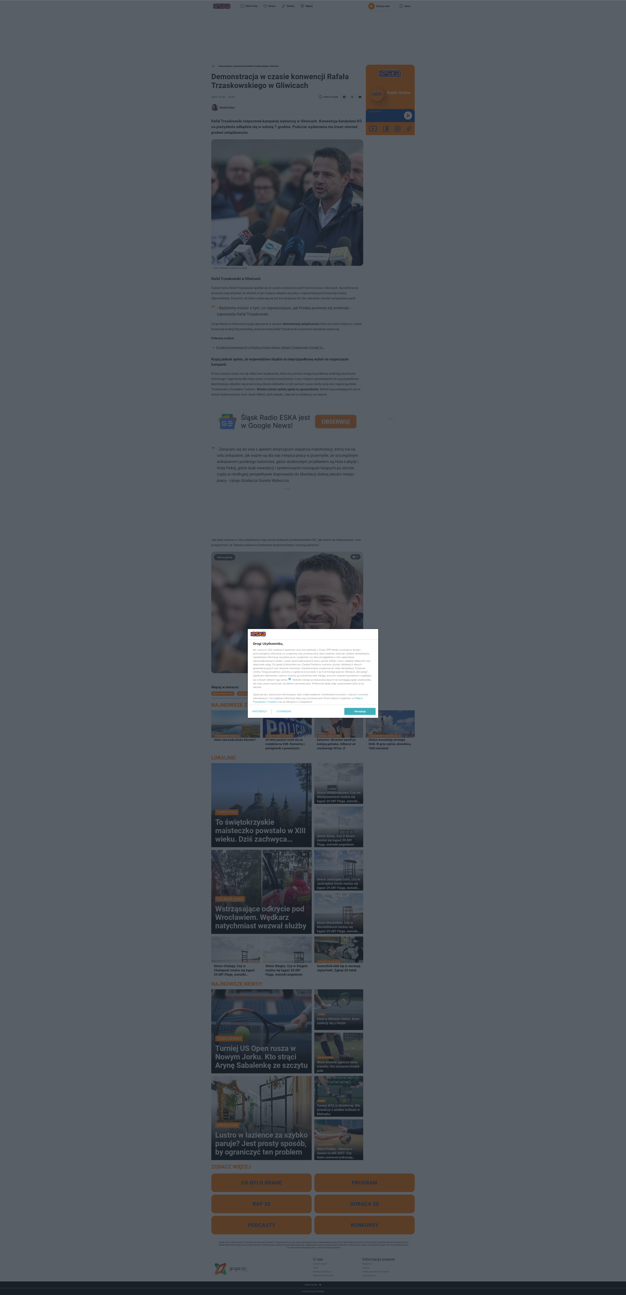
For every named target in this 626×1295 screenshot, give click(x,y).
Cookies (272, 701)
